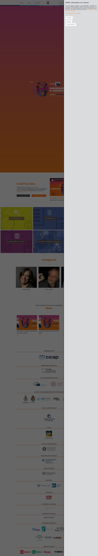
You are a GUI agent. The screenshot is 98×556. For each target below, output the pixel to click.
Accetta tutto (69, 17)
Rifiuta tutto (69, 21)
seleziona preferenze (71, 24)
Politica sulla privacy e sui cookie (72, 13)
